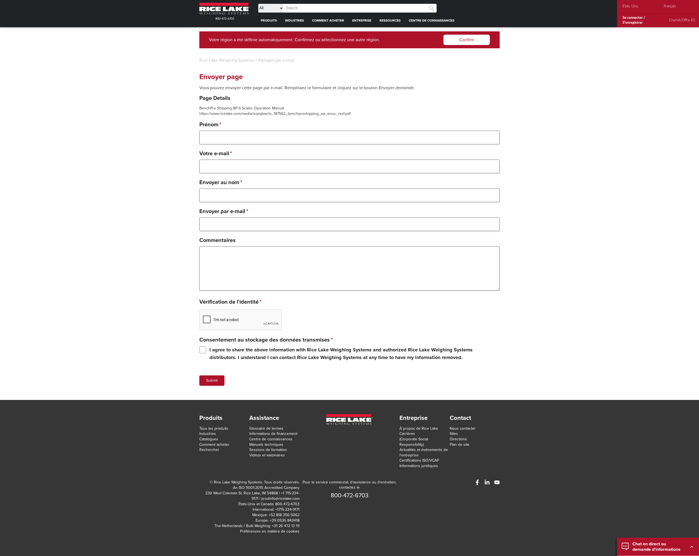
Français (670, 6)
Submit (212, 380)
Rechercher (209, 449)
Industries (207, 433)
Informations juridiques (418, 466)
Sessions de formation (268, 449)
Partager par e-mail (276, 60)
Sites (454, 433)
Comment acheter (214, 444)
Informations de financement (273, 433)
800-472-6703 (224, 18)
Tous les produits (213, 428)
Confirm (466, 40)
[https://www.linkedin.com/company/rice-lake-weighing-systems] (487, 482)
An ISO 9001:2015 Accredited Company (266, 487)
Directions (458, 439)
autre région (367, 40)
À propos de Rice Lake (418, 428)
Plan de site (459, 444)
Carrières (407, 433)
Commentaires (217, 240)
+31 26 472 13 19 (286, 526)
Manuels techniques (266, 444)
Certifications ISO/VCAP (419, 460)
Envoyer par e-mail (223, 211)
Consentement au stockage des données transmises (266, 340)
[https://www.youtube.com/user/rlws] (497, 482)
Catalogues (208, 439)
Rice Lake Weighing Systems (226, 60)
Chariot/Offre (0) (682, 20)
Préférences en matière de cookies (270, 531)
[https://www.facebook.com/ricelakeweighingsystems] (477, 482)
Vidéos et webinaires (267, 455)
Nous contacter (463, 428)
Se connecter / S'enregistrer (634, 20)
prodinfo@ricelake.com (280, 498)
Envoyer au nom (220, 182)
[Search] (431, 8)
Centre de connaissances (270, 439)
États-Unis (630, 6)
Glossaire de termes (266, 428)
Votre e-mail (215, 153)
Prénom (210, 124)
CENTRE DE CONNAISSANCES (431, 20)
